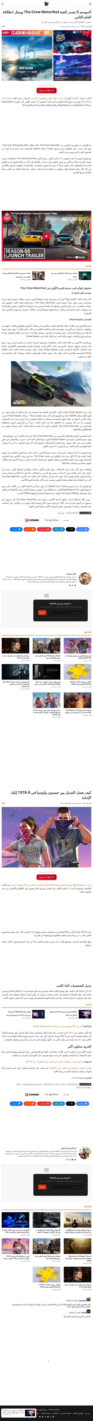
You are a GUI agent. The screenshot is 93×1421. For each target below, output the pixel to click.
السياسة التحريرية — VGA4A (61, 1413)
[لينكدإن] (69, 585)
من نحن (87, 1413)
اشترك (42, 612)
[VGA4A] (46, 4)
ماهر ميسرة (71, 573)
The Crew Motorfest (72, 513)
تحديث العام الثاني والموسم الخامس (47, 98)
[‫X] (72, 585)
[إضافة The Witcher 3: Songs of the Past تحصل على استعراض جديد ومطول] (77, 700)
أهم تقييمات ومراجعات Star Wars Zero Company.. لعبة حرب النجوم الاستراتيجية (16, 684)
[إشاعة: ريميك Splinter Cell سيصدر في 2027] (85, 275)
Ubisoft (75, 98)
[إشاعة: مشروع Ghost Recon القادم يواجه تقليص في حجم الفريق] (38, 275)
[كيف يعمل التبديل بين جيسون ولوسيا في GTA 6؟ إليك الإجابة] (77, 645)
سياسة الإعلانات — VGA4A (42, 1413)
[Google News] (51, 520)
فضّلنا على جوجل (45, 90)
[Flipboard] (32, 520)
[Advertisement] (46, 126)
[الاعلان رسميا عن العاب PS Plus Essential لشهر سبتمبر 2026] (77, 672)
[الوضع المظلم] (3, 4)
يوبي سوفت (61, 513)
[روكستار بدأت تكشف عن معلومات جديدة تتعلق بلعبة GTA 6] (15, 645)
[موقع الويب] (75, 585)
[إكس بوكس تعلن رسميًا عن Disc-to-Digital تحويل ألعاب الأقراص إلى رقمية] (46, 672)
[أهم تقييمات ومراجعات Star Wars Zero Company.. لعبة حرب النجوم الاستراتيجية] (15, 672)
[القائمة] (90, 4)
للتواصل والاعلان (78, 1413)
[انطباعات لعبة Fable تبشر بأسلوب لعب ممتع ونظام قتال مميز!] (46, 645)
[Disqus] (46, 752)
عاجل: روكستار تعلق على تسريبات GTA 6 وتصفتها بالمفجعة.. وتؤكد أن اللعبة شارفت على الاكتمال (46, 712)
